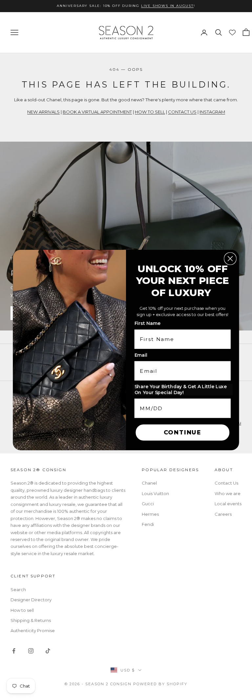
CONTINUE (182, 432)
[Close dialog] (230, 258)
